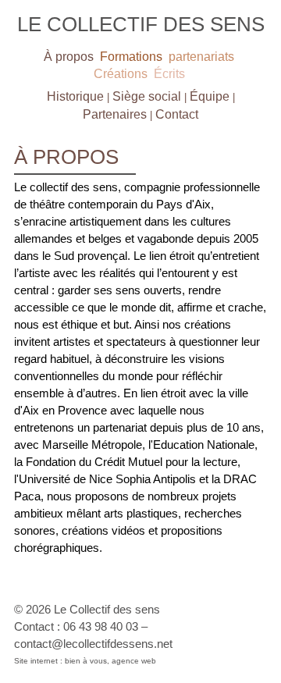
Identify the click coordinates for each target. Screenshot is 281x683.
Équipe (209, 96)
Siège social (146, 96)
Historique (75, 96)
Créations (121, 73)
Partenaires (115, 114)
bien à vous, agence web (110, 660)
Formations (131, 56)
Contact (176, 114)
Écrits (169, 73)
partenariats (201, 56)
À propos (69, 56)
